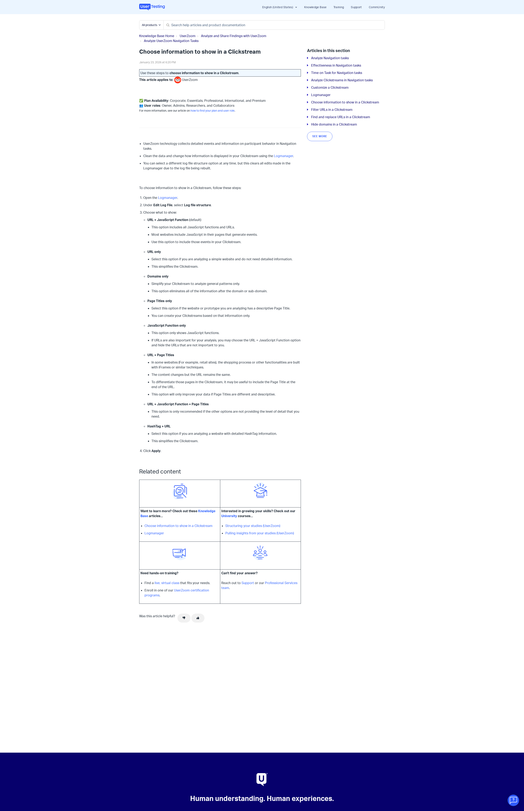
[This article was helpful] (197, 618)
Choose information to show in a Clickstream (178, 526)
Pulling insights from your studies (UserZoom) (259, 533)
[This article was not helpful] (184, 618)
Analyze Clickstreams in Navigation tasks (342, 80)
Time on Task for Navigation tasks (336, 73)
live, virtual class (167, 583)
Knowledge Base (315, 7)
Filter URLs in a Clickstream (331, 110)
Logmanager (283, 156)
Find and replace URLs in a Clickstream (340, 117)
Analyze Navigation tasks (330, 58)
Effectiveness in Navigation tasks (336, 65)
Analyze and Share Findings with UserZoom (233, 36)
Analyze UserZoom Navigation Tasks (171, 41)
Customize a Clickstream (330, 87)
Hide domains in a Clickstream (334, 124)
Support (356, 7)
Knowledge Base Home (156, 36)
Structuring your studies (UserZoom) (252, 526)
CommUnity (377, 7)
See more (319, 136)
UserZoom (187, 36)
